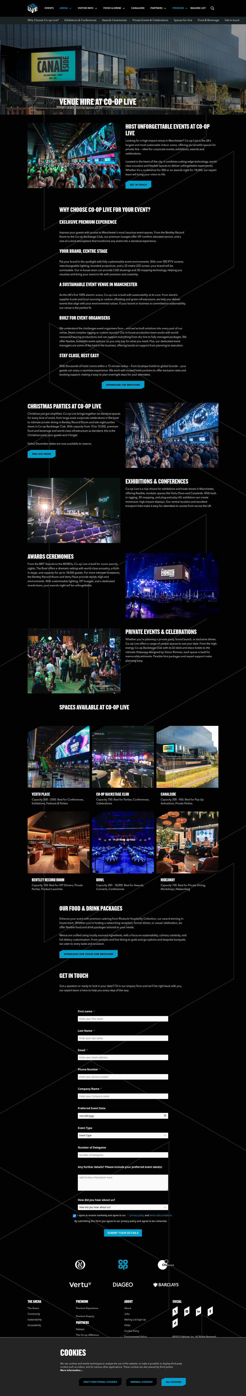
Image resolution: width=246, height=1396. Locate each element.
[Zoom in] (30, 786)
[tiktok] (178, 1323)
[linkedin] (201, 1311)
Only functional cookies (100, 1382)
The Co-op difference (87, 1335)
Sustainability (35, 1320)
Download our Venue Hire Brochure (88, 954)
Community (34, 1314)
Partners (80, 1329)
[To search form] (212, 8)
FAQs (127, 1325)
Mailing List (198, 8)
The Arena (33, 1308)
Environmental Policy (135, 1337)
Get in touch (138, 185)
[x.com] (178, 1311)
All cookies (173, 1382)
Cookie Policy (131, 1331)
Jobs (127, 1314)
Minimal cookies (141, 1382)
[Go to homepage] (33, 8)
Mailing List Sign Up (135, 1320)
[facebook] (213, 1311)
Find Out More (41, 454)
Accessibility (34, 1325)
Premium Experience (87, 1308)
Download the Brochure (123, 385)
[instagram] (189, 1311)
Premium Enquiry (85, 1316)
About (127, 1308)
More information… (71, 1370)
